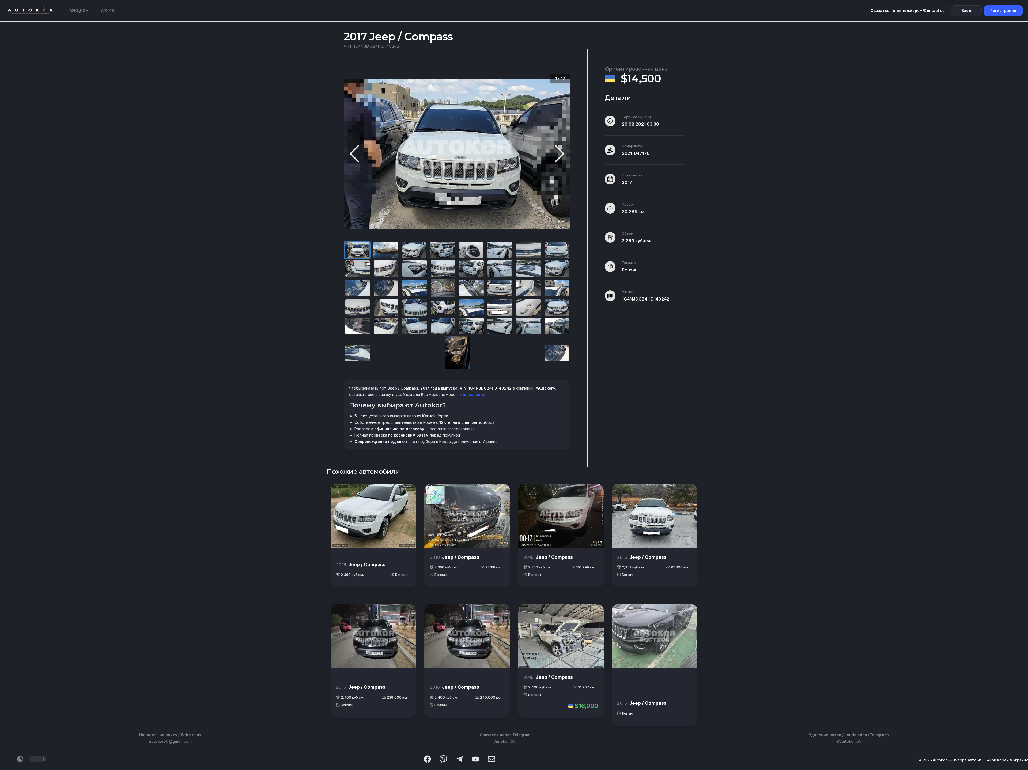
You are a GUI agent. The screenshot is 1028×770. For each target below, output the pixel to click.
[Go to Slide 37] (471, 326)
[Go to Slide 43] (556, 352)
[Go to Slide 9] (357, 268)
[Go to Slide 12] (443, 268)
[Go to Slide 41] (357, 352)
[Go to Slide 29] (471, 307)
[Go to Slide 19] (414, 288)
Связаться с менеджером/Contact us (908, 10)
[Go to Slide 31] (528, 307)
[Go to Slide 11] (414, 268)
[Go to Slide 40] (556, 326)
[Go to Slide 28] (443, 307)
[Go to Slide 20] (443, 288)
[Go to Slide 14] (499, 268)
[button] (457, 154)
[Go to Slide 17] (357, 288)
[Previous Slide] (354, 154)
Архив (107, 10)
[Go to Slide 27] (414, 307)
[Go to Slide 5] (471, 250)
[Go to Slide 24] (556, 288)
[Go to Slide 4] (442, 250)
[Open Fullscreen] (561, 224)
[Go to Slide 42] (457, 352)
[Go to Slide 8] (556, 250)
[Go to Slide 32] (556, 307)
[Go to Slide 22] (499, 288)
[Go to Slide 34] (386, 326)
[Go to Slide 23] (528, 288)
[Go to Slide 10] (386, 268)
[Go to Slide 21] (471, 288)
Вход (966, 10)
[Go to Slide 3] (414, 250)
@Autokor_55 (848, 741)
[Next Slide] (559, 154)
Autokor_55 (505, 741)
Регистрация (1003, 10)
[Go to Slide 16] (556, 268)
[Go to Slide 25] (357, 307)
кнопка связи (472, 394)
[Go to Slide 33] (357, 326)
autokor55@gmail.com (170, 741)
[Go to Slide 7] (528, 250)
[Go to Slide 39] (528, 326)
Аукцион (79, 10)
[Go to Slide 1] (357, 250)
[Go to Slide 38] (499, 326)
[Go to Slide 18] (386, 288)
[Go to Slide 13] (471, 268)
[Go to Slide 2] (385, 250)
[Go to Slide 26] (386, 307)
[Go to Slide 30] (499, 307)
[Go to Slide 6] (499, 250)
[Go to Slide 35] (414, 326)
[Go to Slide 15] (528, 268)
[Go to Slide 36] (443, 326)
